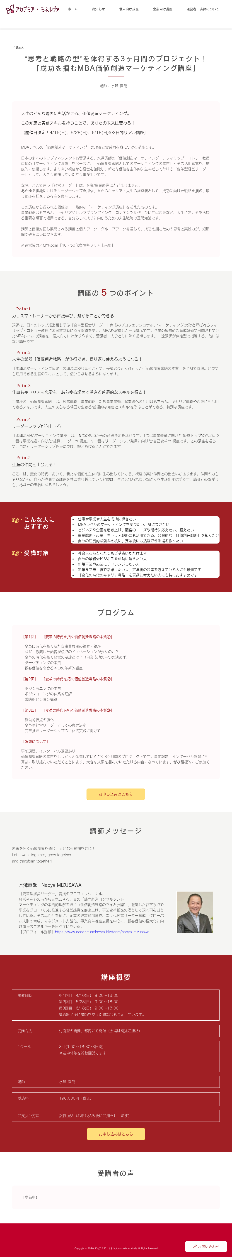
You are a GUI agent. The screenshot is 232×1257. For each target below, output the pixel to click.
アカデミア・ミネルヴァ (37, 9)
